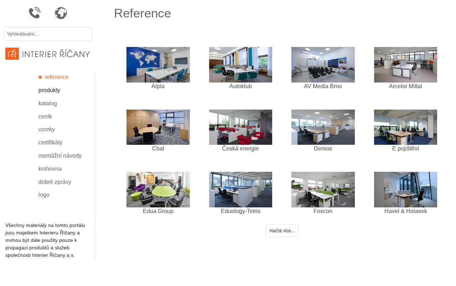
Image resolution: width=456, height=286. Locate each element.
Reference (57, 77)
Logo (44, 195)
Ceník (45, 116)
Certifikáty (50, 142)
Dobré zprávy (54, 182)
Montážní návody (60, 156)
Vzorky (46, 129)
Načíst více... (282, 230)
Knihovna (50, 169)
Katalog (47, 103)
